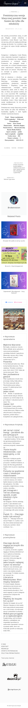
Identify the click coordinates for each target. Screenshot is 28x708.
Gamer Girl (8, 404)
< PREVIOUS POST (18, 163)
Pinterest (20, 148)
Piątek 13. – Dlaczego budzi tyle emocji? (13, 515)
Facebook (7, 148)
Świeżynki (14, 11)
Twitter (14, 148)
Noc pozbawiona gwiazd (11, 375)
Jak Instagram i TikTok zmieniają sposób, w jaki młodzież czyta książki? (11, 495)
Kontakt (5, 646)
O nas (3, 644)
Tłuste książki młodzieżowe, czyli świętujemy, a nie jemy (12, 453)
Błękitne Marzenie (12, 345)
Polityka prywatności (10, 653)
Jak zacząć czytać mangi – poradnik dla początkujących (13, 432)
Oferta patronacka (9, 651)
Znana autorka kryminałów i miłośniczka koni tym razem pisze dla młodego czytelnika (19, 168)
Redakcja (4, 649)
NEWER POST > (11, 177)
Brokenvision (10, 28)
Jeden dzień (8, 391)
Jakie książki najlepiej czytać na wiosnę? (13, 563)
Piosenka (7, 361)
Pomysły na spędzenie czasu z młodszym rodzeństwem (13, 473)
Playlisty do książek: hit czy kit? (12, 599)
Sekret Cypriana (9, 179)
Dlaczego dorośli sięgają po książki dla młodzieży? (13, 545)
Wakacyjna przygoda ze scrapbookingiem (13, 614)
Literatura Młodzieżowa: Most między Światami (12, 579)
